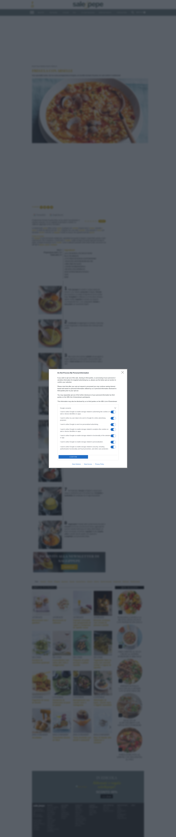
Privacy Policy (99, 464)
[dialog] (88, 418)
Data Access (88, 464)
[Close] (123, 373)
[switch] (113, 412)
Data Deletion (76, 464)
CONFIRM (73, 457)
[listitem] (88, 408)
